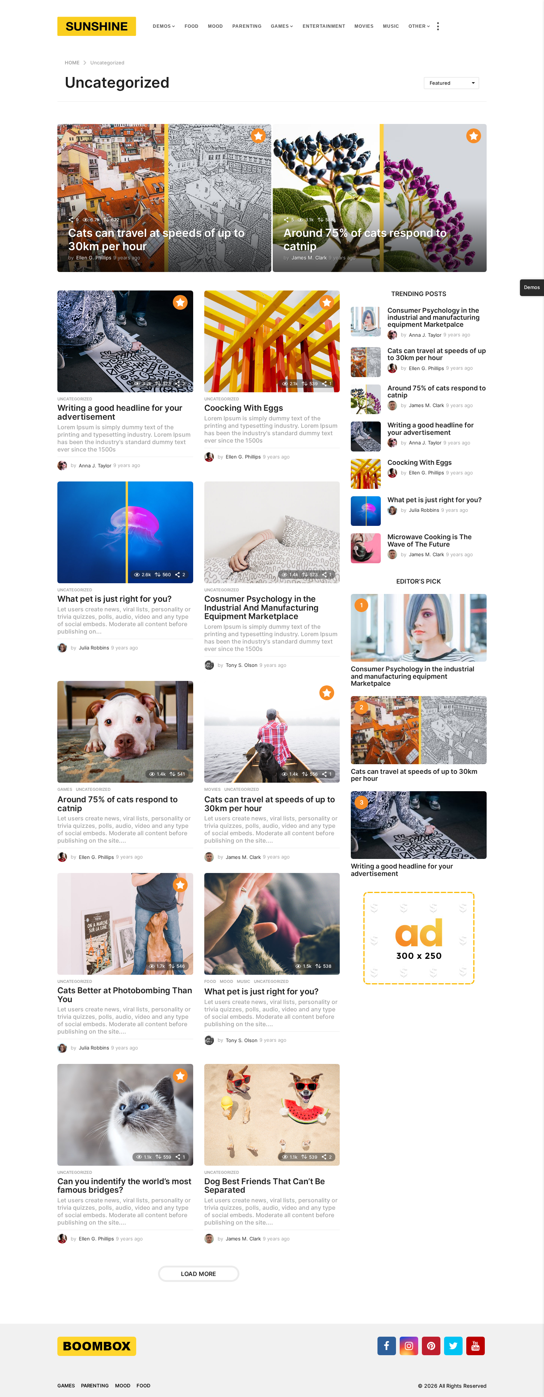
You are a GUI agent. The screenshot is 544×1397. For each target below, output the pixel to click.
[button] (437, 26)
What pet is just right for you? (114, 599)
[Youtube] (475, 1346)
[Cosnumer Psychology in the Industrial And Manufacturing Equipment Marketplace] (272, 532)
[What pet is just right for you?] (125, 532)
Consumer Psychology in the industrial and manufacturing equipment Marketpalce (433, 317)
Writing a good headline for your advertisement (119, 412)
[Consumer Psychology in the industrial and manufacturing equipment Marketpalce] (366, 322)
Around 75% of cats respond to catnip (117, 804)
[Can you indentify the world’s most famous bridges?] (125, 1115)
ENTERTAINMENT (324, 26)
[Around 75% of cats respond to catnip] (125, 732)
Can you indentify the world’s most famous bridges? (124, 1185)
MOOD (215, 26)
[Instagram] (409, 1346)
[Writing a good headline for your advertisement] (125, 341)
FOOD (192, 26)
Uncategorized (74, 399)
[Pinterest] (431, 1346)
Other (417, 26)
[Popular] (258, 135)
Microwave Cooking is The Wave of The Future (429, 540)
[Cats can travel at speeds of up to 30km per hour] (272, 732)
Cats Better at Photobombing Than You (124, 994)
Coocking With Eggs (243, 408)
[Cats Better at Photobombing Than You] (125, 924)
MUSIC (391, 26)
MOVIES (364, 26)
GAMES (280, 26)
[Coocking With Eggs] (272, 341)
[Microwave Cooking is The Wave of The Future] (366, 548)
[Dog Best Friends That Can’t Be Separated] (272, 1115)
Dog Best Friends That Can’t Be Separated (264, 1185)
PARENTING (247, 26)
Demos (162, 26)
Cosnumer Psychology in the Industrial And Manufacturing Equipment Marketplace (261, 607)
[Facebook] (386, 1346)
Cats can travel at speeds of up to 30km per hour (269, 804)
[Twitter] (453, 1346)
